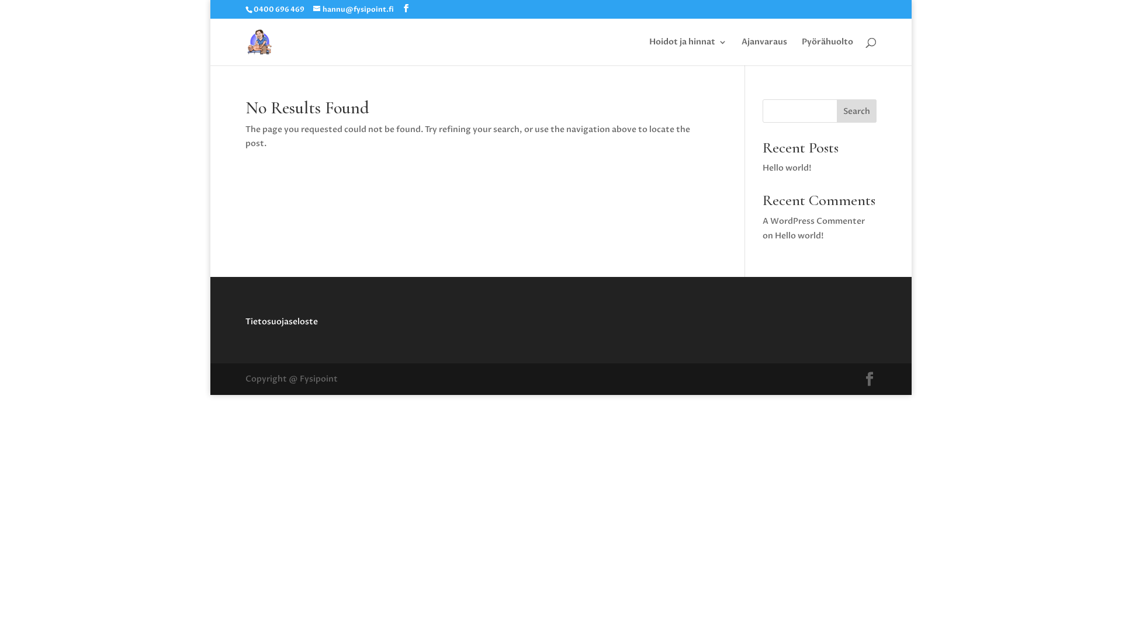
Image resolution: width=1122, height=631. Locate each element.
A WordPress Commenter (814, 221)
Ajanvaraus (764, 42)
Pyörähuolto (827, 42)
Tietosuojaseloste (281, 321)
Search (856, 111)
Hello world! (787, 168)
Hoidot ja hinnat (682, 42)
